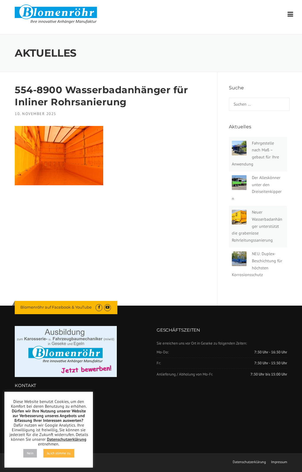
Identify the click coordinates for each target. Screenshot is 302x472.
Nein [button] (30, 453)
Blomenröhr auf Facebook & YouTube (56, 307)
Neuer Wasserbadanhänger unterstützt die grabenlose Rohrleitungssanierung (257, 226)
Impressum (279, 462)
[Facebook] (99, 307)
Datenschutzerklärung (249, 462)
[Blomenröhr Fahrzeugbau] (59, 14)
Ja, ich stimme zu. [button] (59, 453)
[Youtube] (107, 307)
